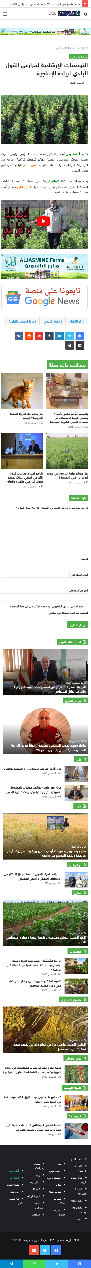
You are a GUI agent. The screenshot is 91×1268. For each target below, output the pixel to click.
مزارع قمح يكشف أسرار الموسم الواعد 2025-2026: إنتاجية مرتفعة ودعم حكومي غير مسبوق (50, 852)
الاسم (84, 558)
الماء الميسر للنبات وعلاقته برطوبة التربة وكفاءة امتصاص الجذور (46, 939)
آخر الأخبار (76, 321)
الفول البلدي (52, 321)
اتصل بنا (14, 1177)
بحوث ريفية (55, 1191)
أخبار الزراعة (76, 1200)
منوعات (36, 1214)
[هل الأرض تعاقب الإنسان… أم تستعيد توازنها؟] (76, 774)
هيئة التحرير (13, 1184)
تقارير (58, 1184)
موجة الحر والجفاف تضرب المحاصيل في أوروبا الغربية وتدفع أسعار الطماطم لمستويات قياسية (32, 1069)
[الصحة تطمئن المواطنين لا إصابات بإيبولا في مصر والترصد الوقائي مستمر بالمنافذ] (76, 1131)
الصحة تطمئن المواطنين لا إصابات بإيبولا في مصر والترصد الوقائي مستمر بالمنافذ (33, 1127)
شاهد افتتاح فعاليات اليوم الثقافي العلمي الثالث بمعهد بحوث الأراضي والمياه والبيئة (25, 477)
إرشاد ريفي (55, 1170)
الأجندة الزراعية (81, 1168)
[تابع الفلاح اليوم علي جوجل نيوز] (44, 296)
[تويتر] (69, 336)
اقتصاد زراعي (54, 1177)
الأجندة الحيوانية (81, 1191)
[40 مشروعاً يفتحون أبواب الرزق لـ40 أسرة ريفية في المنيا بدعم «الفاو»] (76, 1103)
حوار (59, 1163)
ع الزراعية (35, 1181)
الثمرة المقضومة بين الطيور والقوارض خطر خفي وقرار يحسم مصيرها (35, 983)
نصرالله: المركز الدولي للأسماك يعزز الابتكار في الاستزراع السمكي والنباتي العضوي (32, 876)
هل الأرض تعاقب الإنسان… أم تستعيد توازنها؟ (32, 768)
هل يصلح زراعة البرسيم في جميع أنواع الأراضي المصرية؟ (67, 475)
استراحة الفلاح (59, 1212)
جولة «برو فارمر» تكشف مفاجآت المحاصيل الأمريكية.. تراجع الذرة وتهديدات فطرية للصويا (33, 789)
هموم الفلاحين (39, 1205)
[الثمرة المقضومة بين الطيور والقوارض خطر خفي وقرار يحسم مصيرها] (76, 986)
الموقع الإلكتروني (78, 590)
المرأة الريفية (33, 1195)
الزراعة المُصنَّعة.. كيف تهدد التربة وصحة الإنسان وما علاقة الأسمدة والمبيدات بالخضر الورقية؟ (34, 965)
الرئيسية (80, 47)
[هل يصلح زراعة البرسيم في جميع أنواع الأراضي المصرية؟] (67, 451)
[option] (45, 672)
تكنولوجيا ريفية (79, 1209)
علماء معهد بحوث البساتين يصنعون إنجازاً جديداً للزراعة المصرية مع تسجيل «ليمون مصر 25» (48, 747)
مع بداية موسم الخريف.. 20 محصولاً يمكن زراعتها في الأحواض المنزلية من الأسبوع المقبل (49, 688)
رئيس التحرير (75, 1158)
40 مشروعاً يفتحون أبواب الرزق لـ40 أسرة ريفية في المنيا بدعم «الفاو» (32, 1099)
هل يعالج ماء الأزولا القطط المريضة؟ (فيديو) (26, 415)
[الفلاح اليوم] (63, 13)
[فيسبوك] (80, 336)
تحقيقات (35, 1188)
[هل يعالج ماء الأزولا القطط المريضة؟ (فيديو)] (22, 391)
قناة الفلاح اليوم (65, 47)
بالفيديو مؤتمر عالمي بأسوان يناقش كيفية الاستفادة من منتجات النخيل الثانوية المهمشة (69, 417)
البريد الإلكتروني (78, 574)
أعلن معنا (14, 1170)
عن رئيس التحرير (16, 1200)
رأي (38, 1174)
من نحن (14, 1191)
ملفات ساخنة (59, 1200)
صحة (79, 1218)
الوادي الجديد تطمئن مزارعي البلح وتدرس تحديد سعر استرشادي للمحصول (50, 1046)
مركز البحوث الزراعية (21, 321)
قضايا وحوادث (39, 1165)
